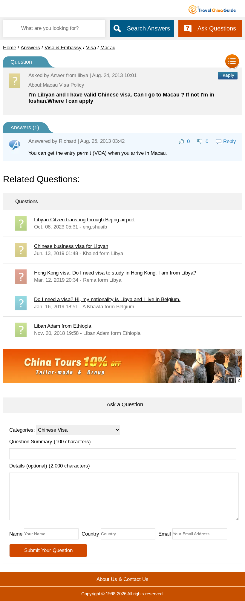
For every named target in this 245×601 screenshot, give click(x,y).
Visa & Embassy (63, 47)
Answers (30, 47)
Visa (91, 47)
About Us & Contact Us (122, 579)
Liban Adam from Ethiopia (62, 326)
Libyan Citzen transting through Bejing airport (84, 220)
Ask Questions (216, 28)
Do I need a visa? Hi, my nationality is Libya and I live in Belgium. (107, 299)
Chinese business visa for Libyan (71, 246)
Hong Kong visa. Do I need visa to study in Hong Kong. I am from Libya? (115, 273)
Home (9, 47)
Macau (107, 47)
